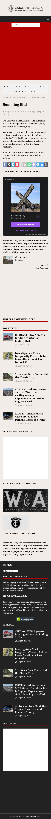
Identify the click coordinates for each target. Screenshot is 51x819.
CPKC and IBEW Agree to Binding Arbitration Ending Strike (30, 338)
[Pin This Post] (17, 164)
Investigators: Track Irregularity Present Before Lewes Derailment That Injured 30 (31, 358)
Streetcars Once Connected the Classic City (31, 376)
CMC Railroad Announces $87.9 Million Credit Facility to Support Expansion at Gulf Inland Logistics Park (30, 395)
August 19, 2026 (25, 423)
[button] (47, 19)
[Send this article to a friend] (21, 164)
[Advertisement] (25, 54)
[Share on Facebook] (5, 164)
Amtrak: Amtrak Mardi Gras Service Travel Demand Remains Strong (30, 416)
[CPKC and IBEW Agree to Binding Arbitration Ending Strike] (8, 337)
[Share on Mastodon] (34, 164)
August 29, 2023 (12, 111)
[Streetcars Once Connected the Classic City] (8, 377)
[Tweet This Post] (9, 164)
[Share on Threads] (46, 164)
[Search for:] (26, 24)
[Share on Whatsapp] (29, 164)
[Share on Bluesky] (42, 164)
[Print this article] (25, 164)
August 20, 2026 (25, 366)
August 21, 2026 (25, 345)
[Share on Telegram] (38, 164)
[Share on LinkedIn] (13, 164)
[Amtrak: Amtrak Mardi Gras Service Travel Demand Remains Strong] (8, 416)
